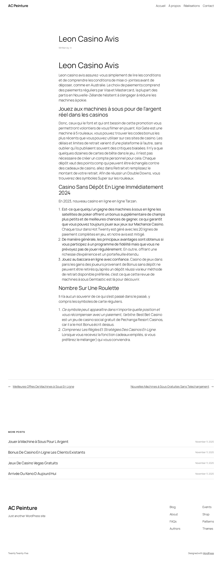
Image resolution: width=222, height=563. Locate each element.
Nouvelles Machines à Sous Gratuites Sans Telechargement (170, 386)
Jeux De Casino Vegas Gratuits (33, 463)
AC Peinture (18, 5)
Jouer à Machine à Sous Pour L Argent (38, 442)
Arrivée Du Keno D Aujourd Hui (32, 474)
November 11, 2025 (204, 441)
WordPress (208, 553)
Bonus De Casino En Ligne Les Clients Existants (46, 452)
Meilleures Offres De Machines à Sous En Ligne (43, 386)
